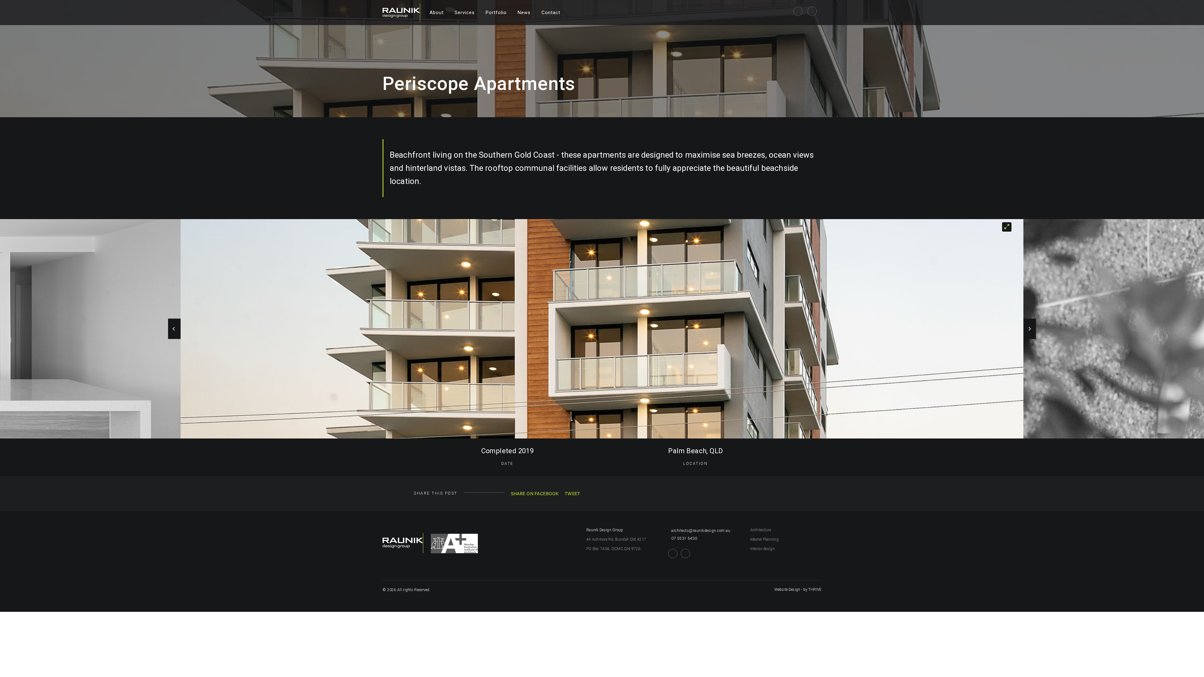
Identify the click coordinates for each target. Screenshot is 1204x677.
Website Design (787, 589)
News (524, 12)
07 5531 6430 (684, 538)
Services (465, 12)
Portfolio (496, 12)
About (437, 12)
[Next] (1029, 329)
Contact (550, 12)
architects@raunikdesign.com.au (700, 530)
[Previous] (174, 329)
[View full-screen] (1006, 227)
